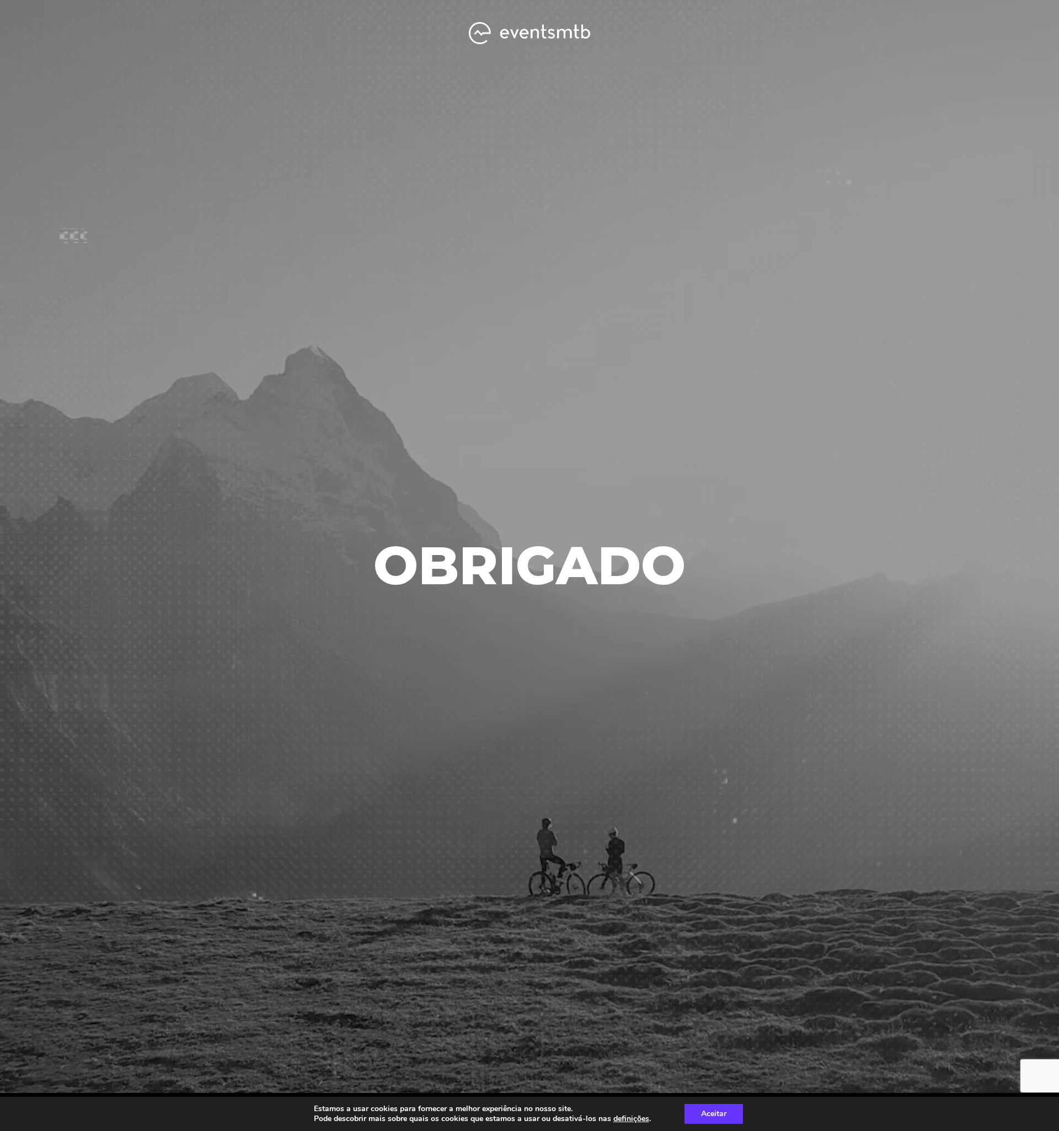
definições (631, 1119)
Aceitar (713, 1113)
